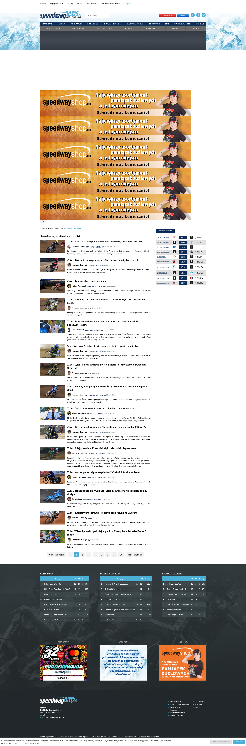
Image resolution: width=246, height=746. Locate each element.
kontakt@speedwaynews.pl (53, 717)
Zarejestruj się (200, 701)
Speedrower (128, 28)
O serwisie (43, 3)
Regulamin (174, 710)
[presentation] (41, 221)
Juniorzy (62, 24)
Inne (90, 308)
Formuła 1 (175, 28)
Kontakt (79, 3)
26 (121, 554)
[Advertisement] (123, 71)
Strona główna (46, 228)
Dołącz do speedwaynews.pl (111, 3)
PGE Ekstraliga (76, 24)
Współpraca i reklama (57, 3)
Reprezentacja (47, 24)
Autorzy (70, 3)
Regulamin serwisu (92, 3)
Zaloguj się (127, 3)
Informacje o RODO (177, 715)
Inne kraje (200, 24)
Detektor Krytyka (152, 28)
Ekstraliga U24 (93, 24)
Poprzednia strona (56, 554)
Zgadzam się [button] (239, 742)
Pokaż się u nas (175, 707)
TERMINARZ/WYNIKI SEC (183, 24)
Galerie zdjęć (199, 707)
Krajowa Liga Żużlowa (135, 24)
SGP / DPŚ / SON (154, 24)
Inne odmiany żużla (104, 28)
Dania (90, 518)
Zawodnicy (60, 228)
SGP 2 (167, 24)
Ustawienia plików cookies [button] (221, 742)
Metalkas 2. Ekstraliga (112, 24)
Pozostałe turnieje (53, 28)
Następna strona (134, 554)
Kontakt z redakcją (176, 701)
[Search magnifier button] (107, 15)
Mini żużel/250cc (78, 28)
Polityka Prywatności (177, 713)
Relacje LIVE (196, 28)
